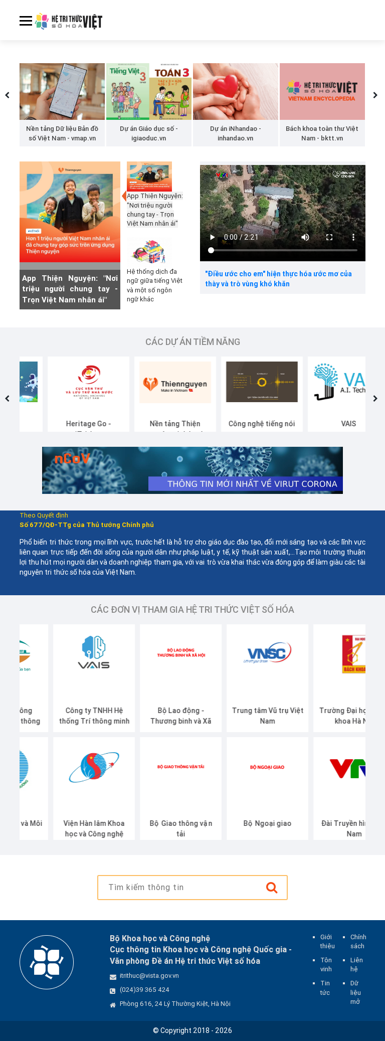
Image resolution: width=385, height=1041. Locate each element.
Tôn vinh (326, 964)
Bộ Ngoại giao (234, 823)
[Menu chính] (22, 27)
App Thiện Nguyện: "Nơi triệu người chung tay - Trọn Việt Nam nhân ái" (70, 288)
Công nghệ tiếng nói (234, 423)
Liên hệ (356, 964)
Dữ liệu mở (355, 992)
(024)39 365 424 (144, 989)
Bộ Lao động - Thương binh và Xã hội (147, 721)
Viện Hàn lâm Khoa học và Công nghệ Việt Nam (60, 834)
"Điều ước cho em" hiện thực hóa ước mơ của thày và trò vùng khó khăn (278, 278)
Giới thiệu (327, 941)
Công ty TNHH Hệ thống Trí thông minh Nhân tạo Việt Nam (60, 721)
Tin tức (325, 987)
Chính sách (358, 941)
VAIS (320, 423)
